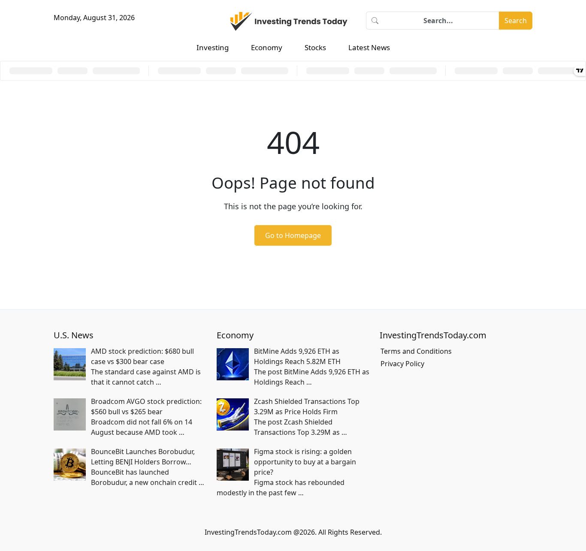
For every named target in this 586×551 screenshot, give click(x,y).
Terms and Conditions (416, 351)
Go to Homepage (293, 235)
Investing (212, 47)
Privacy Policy (402, 363)
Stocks (315, 47)
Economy (266, 47)
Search (515, 20)
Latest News (369, 47)
